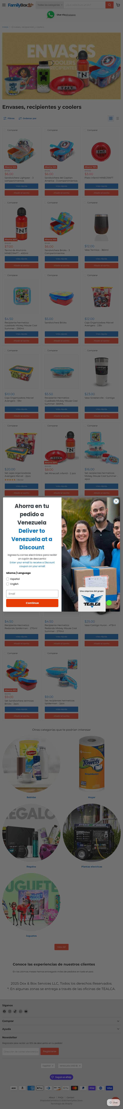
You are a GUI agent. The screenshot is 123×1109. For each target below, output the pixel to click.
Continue (32, 603)
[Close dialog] (116, 501)
